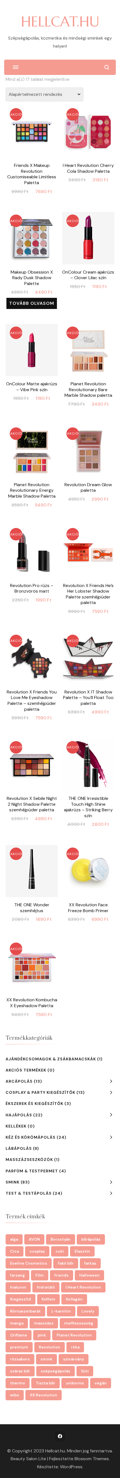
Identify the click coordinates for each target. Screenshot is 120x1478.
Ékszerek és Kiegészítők (34, 1103)
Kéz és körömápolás (31, 1137)
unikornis (75, 1383)
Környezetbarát (25, 1311)
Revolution (49, 1347)
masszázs (44, 1323)
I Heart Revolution (83, 1287)
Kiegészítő (20, 1299)
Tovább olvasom (31, 303)
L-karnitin (61, 1311)
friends (61, 1275)
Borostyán (61, 1239)
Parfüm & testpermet (32, 1170)
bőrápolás (90, 1239)
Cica (14, 1251)
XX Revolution (43, 1394)
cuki (60, 1251)
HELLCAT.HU (60, 21)
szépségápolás (55, 1371)
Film (39, 1275)
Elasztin (82, 1251)
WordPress (71, 1467)
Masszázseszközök (29, 1159)
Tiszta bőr (45, 1383)
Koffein (48, 1299)
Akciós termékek (26, 1070)
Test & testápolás (29, 1193)
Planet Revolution (74, 1335)
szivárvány (73, 1359)
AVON (34, 1239)
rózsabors (20, 1359)
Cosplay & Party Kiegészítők (40, 1092)
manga (16, 1323)
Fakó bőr (66, 1263)
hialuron (18, 1287)
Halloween (89, 1275)
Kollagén (74, 1299)
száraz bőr (20, 1371)
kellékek (16, 1126)
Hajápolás (19, 1114)
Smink (13, 1182)
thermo (17, 1383)
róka (75, 1347)
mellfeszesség (78, 1323)
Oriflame (18, 1335)
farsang (17, 1275)
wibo (14, 1394)
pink (42, 1335)
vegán (101, 1383)
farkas (90, 1263)
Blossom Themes (92, 1459)
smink (46, 1359)
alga (14, 1239)
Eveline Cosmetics (28, 1263)
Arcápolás (19, 1081)
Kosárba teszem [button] (31, 140)
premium (19, 1347)
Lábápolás (19, 1148)
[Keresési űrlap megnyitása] (106, 67)
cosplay (37, 1251)
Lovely (87, 1311)
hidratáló (46, 1287)
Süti (85, 1371)
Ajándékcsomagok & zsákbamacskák (51, 1058)
